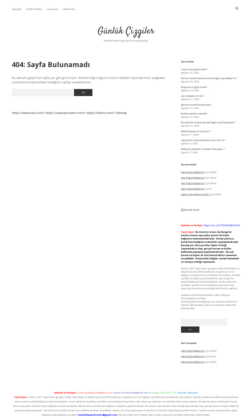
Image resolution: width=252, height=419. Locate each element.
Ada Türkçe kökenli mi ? (193, 172)
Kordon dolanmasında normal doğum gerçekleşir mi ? (209, 78)
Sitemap (121, 113)
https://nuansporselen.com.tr (65, 113)
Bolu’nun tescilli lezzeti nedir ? (196, 104)
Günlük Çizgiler (126, 31)
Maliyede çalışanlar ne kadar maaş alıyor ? (203, 149)
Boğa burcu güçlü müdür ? (194, 87)
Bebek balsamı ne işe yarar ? (196, 131)
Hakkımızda (69, 9)
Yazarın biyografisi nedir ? (194, 69)
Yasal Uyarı (52, 9)
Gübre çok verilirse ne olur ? (195, 194)
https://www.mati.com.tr (28, 113)
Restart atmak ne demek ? (194, 113)
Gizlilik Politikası (34, 9)
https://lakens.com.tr (100, 113)
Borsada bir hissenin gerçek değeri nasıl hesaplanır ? (208, 122)
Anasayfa (16, 9)
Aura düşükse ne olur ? (193, 96)
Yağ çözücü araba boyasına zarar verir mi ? (203, 140)
